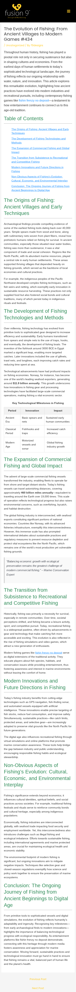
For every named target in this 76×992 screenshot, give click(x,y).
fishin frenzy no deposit (34, 100)
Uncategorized (15, 45)
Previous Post (38, 979)
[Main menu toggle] (68, 11)
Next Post (38, 988)
